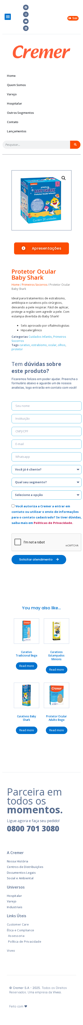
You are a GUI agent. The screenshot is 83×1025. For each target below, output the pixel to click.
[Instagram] (26, 14)
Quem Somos (16, 85)
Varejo (11, 94)
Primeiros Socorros (34, 285)
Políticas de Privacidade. (53, 523)
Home (11, 76)
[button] (8, 17)
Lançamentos (16, 131)
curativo (24, 345)
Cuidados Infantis (40, 337)
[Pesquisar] (75, 145)
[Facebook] (26, 7)
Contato (12, 122)
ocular (52, 345)
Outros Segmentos (20, 113)
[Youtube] (26, 21)
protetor (17, 349)
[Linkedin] (26, 28)
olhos (61, 345)
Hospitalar (14, 103)
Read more (26, 666)
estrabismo (39, 345)
